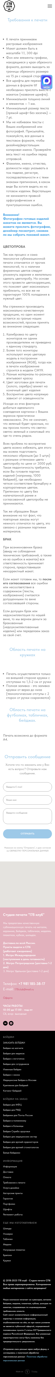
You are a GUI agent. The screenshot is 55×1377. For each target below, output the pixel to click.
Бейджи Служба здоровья (16, 1131)
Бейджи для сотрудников (16, 1064)
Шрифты (7, 1209)
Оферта (8, 997)
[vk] (5, 1023)
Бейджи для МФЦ (12, 1104)
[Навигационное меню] (50, 6)
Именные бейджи (12, 1069)
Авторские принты (13, 1193)
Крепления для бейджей (15, 1085)
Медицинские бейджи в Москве (19, 1080)
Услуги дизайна (11, 1187)
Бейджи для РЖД (12, 1109)
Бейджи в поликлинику (14, 1120)
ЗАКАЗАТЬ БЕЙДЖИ (14, 1042)
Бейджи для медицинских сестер (20, 1136)
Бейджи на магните (13, 1048)
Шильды (7, 1228)
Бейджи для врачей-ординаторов (20, 1141)
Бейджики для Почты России (18, 1115)
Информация (10, 1166)
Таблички (8, 1239)
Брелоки (7, 1255)
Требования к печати (14, 1182)
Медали (7, 1244)
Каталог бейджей (12, 1090)
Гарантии (8, 1198)
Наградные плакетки (14, 1249)
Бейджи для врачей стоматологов (21, 1147)
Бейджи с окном (11, 1074)
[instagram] (11, 1023)
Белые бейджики (11, 1152)
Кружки (7, 1260)
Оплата (7, 1177)
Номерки (8, 1233)
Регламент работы (13, 1214)
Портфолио (9, 1203)
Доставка (8, 1171)
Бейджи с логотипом (13, 1058)
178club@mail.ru (24, 989)
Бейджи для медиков (13, 1053)
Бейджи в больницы (13, 1126)
